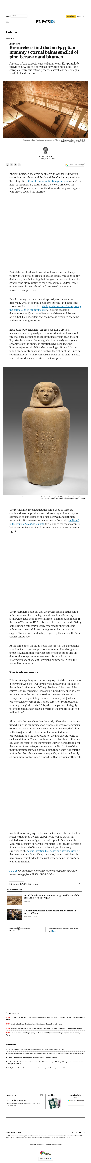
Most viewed (11, 1044)
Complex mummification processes (48, 181)
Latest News (10, 38)
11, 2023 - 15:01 (47, 159)
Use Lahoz (27, 901)
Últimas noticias (12, 1013)
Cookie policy (58, 1144)
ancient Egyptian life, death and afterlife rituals (51, 851)
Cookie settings (49, 1144)
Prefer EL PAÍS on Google (76, 165)
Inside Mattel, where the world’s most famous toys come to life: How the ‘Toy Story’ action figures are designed (46, 1053)
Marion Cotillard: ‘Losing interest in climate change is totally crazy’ (37, 1024)
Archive (51, 1095)
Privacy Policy (40, 1144)
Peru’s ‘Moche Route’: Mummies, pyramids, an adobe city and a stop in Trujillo (52, 896)
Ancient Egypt (14, 44)
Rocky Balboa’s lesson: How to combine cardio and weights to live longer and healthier (37, 1068)
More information (15, 931)
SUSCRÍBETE (71, 16)
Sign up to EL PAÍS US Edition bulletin (25, 884)
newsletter (12, 1095)
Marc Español (45, 157)
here (54, 931)
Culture (12, 32)
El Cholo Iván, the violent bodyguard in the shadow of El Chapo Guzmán (32, 1058)
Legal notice (32, 1144)
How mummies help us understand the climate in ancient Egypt (50, 912)
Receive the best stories (16, 1100)
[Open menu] (7, 22)
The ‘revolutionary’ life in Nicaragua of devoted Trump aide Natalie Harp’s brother (36, 1049)
